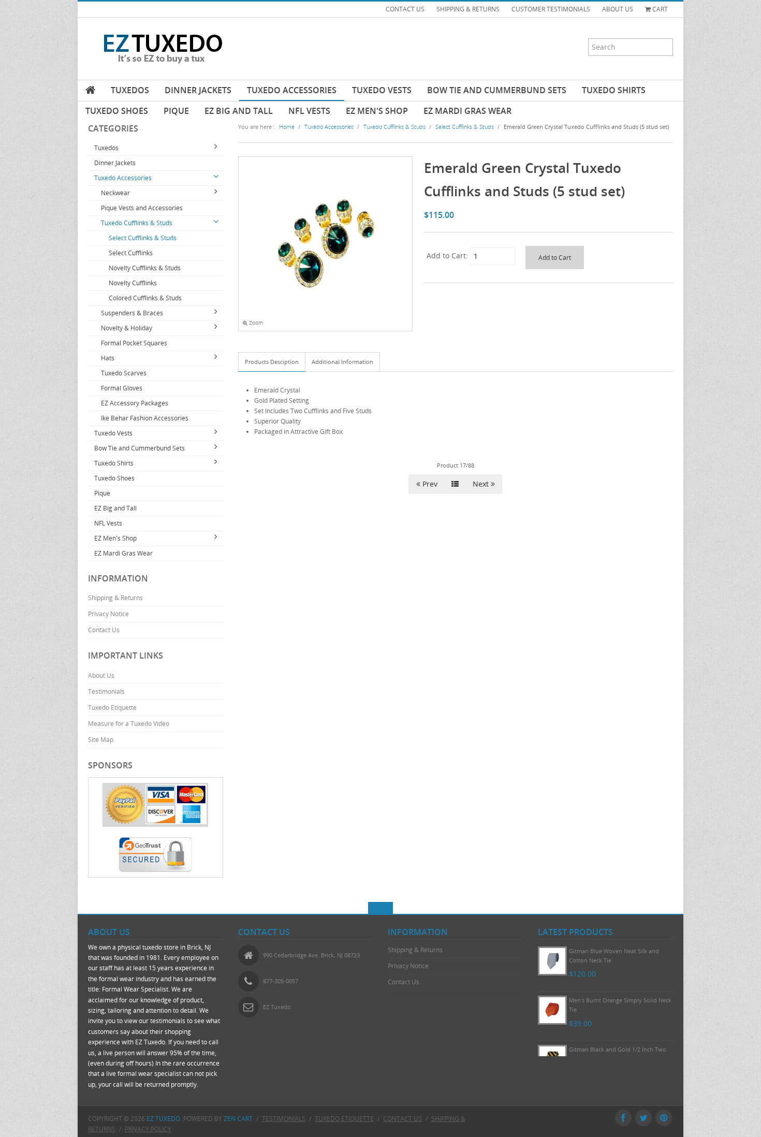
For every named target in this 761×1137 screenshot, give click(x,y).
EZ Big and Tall (238, 110)
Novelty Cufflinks (133, 283)
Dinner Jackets (198, 90)
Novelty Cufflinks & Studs (145, 268)
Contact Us (104, 629)
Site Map (100, 739)
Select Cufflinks (131, 253)
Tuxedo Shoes (116, 110)
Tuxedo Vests (382, 90)
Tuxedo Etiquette (112, 707)
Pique (176, 110)
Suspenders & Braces (132, 313)
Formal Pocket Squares (134, 343)
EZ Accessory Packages (134, 403)
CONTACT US (405, 9)
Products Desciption (272, 362)
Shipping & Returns (115, 597)
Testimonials (106, 691)
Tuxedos (130, 90)
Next (482, 484)
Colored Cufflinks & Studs (145, 298)
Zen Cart (238, 1118)
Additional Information (342, 362)
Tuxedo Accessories (291, 90)
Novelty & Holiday (126, 328)
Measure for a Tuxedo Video (128, 723)
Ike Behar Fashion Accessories (144, 418)
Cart (659, 9)
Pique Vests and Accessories (142, 207)
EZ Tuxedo (163, 1118)
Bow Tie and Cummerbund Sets (496, 90)
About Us (101, 675)
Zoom (255, 322)
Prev (428, 484)
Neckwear (115, 192)
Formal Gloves (121, 388)
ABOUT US (617, 9)
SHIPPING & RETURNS (468, 9)
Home (287, 126)
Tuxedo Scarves (124, 373)
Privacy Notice (108, 613)
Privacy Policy (148, 1129)
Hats (107, 358)
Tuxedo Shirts (614, 90)
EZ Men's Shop (377, 110)
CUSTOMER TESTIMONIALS (550, 9)
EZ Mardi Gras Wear (467, 110)
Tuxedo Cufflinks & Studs (136, 222)
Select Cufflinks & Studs (143, 238)
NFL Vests (309, 110)
